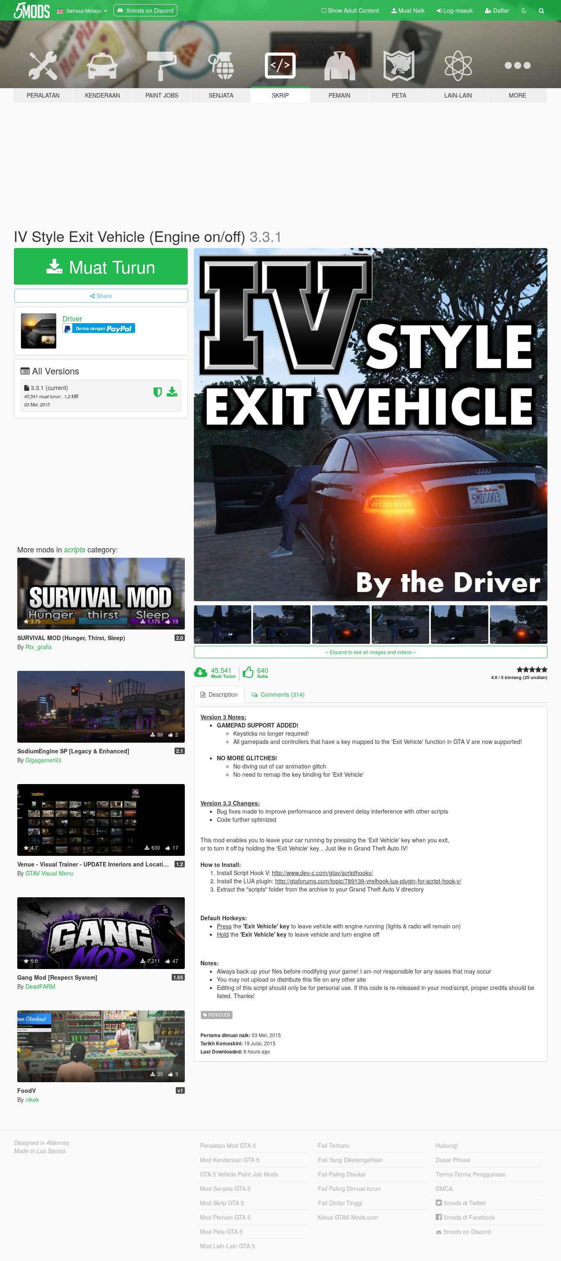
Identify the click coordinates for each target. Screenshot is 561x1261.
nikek (32, 1099)
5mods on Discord (466, 1231)
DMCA (444, 1188)
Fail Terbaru (333, 1145)
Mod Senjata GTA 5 (225, 1188)
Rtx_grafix (38, 647)
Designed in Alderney (41, 1142)
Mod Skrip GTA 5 (222, 1203)
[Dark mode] (524, 10)
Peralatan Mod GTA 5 (228, 1145)
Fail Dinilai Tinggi (340, 1203)
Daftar (500, 10)
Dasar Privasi (453, 1160)
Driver (72, 318)
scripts (74, 549)
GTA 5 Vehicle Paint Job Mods (239, 1174)
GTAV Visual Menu (49, 873)
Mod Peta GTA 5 (221, 1231)
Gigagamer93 (43, 760)
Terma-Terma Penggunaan (471, 1174)
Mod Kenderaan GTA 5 (230, 1160)
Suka (262, 676)
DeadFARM (40, 986)
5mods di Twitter (464, 1203)
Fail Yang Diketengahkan (350, 1160)
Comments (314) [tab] (281, 694)
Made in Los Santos (40, 1151)
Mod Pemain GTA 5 (225, 1217)
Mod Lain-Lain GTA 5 (227, 1246)
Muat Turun (109, 266)
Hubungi (447, 1145)
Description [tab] (221, 694)
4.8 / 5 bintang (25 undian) (519, 677)
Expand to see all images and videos (371, 651)
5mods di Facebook (468, 1217)
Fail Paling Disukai (342, 1174)
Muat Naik (411, 10)
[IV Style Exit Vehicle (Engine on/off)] (371, 425)
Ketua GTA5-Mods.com (348, 1217)
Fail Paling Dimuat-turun (349, 1188)
